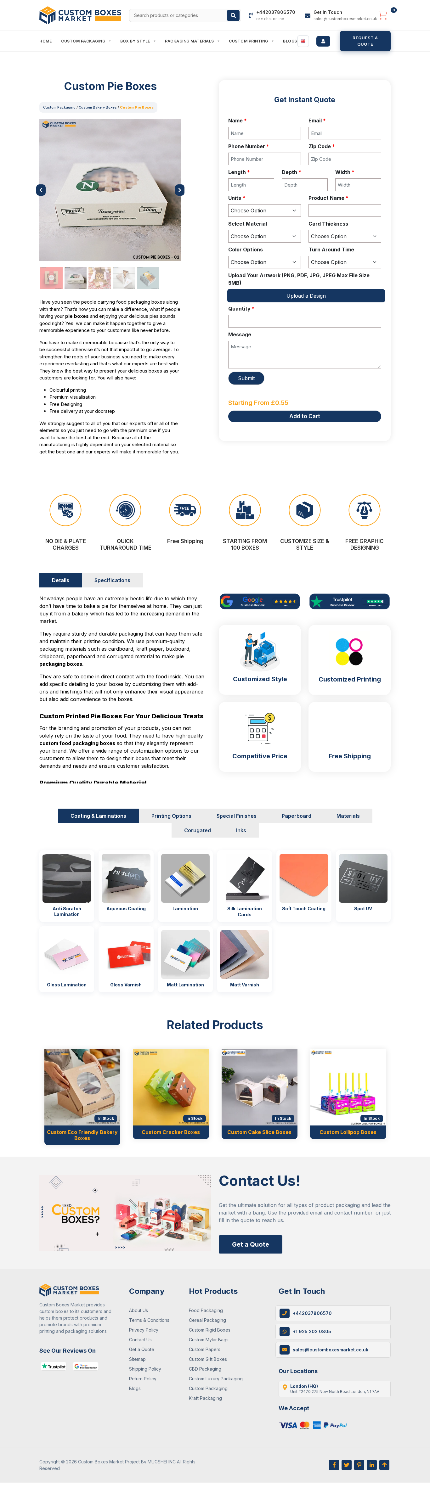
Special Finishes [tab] (237, 816)
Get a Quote (250, 1244)
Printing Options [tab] (171, 816)
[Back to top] (384, 1465)
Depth (291, 172)
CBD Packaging (205, 1369)
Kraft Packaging (205, 1398)
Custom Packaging (83, 41)
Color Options (245, 249)
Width (344, 172)
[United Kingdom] (303, 41)
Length (239, 172)
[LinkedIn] (372, 1465)
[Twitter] (347, 1465)
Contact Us (140, 1339)
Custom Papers (204, 1349)
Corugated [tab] (197, 830)
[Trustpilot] (53, 1366)
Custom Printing (249, 41)
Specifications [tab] (112, 580)
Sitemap (137, 1359)
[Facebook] (334, 1465)
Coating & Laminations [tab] (98, 816)
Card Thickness (328, 224)
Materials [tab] (348, 816)
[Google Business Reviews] (85, 1366)
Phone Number (248, 146)
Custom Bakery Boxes (98, 107)
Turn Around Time (331, 249)
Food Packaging (206, 1310)
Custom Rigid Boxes (209, 1330)
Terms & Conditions (149, 1320)
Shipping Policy (145, 1369)
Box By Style (135, 41)
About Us (138, 1310)
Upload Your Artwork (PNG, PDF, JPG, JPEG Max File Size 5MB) (299, 279)
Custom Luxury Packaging (216, 1378)
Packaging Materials (190, 41)
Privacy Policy (143, 1330)
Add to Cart (304, 416)
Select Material (247, 224)
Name (237, 120)
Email (317, 120)
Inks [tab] (241, 830)
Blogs (290, 41)
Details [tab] (60, 580)
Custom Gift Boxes (208, 1359)
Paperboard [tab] (296, 816)
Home (45, 41)
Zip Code (321, 146)
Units (236, 198)
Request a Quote (365, 41)
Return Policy (142, 1378)
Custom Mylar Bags (209, 1339)
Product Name (328, 198)
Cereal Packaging (207, 1320)
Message (239, 334)
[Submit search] (233, 15)
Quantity (241, 309)
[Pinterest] (359, 1465)
